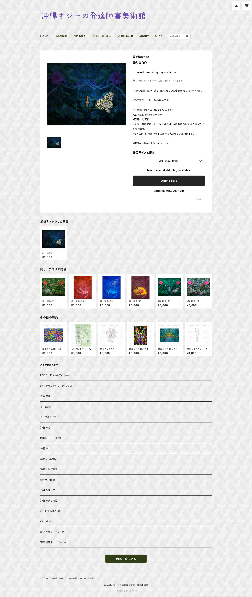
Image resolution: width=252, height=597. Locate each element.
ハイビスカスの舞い (51, 511)
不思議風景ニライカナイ (53, 542)
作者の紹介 (79, 36)
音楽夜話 (45, 396)
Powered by (122, 590)
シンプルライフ (48, 417)
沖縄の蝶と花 (47, 490)
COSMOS (46, 521)
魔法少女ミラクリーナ (52, 531)
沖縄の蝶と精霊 (49, 500)
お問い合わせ (125, 36)
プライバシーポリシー (53, 578)
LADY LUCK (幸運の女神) (55, 375)
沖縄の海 (45, 427)
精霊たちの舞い (48, 458)
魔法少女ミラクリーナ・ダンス (56, 385)
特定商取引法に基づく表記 (81, 578)
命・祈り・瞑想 (47, 479)
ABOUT (144, 36)
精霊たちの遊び (48, 469)
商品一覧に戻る (126, 559)
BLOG (158, 36)
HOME (44, 36)
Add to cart (169, 180)
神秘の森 (45, 448)
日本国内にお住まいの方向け (168, 190)
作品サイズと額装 (144, 152)
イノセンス (45, 406)
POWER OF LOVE (51, 437)
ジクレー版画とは (102, 36)
